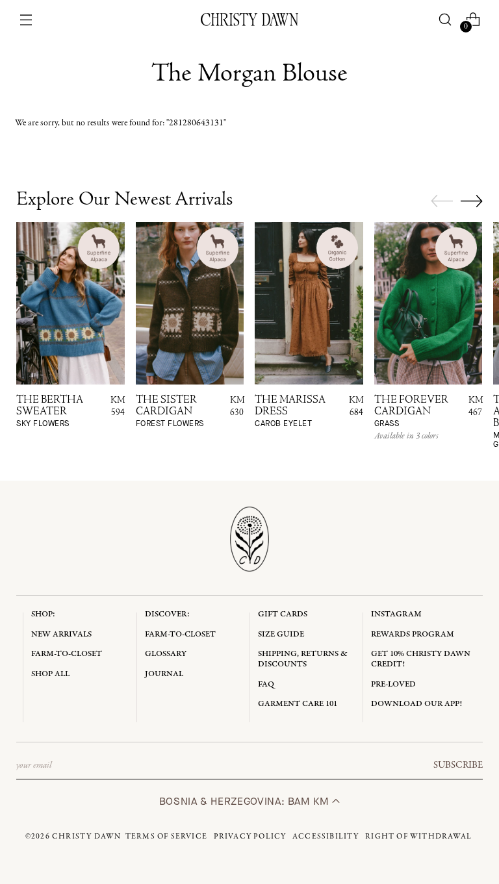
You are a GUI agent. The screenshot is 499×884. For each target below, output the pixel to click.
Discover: (167, 614)
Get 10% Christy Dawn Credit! (420, 659)
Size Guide (281, 634)
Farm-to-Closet (66, 653)
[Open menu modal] (26, 19)
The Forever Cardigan (411, 412)
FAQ (266, 684)
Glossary (165, 653)
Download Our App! (416, 703)
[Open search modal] (444, 19)
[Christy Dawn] (249, 19)
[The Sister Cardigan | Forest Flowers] (190, 303)
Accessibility (325, 836)
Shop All (50, 673)
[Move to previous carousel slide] (442, 201)
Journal (164, 673)
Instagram (396, 614)
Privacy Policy (250, 836)
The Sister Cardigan (170, 412)
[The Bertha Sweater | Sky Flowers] (70, 303)
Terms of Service (166, 836)
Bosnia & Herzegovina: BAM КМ (246, 801)
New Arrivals (61, 634)
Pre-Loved (393, 684)
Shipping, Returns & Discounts (303, 659)
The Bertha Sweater (49, 412)
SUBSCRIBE (458, 765)
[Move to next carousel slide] (472, 201)
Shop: (43, 614)
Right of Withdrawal (418, 836)
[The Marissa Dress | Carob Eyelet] (309, 303)
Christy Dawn (86, 836)
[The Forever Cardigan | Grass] (428, 303)
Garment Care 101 (297, 703)
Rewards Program (412, 634)
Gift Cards (282, 614)
